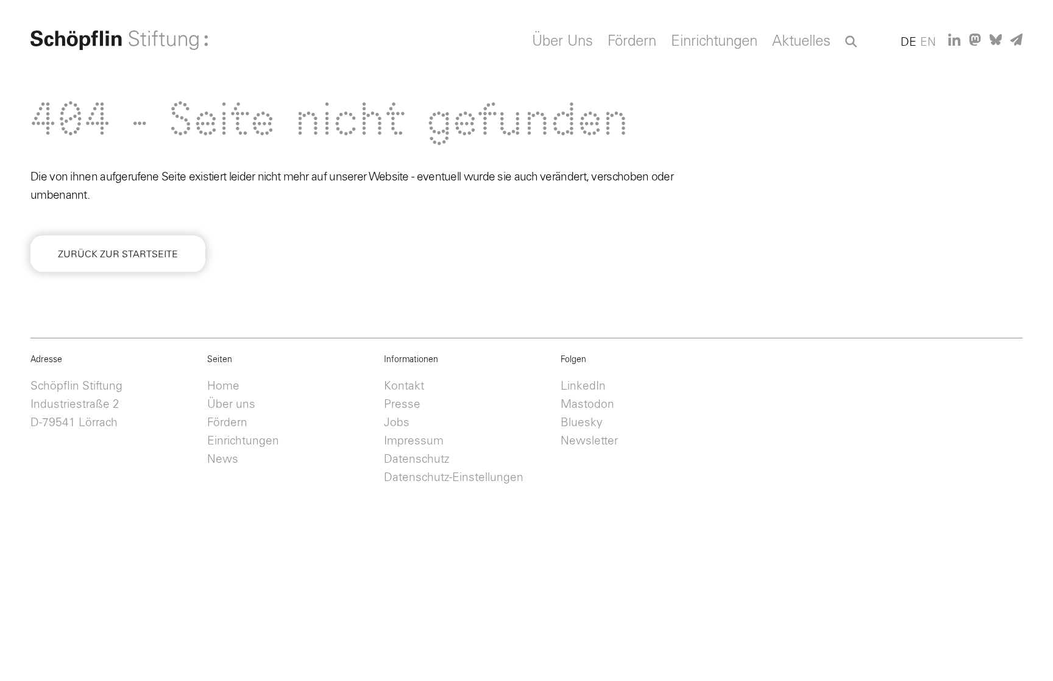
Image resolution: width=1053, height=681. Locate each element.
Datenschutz (416, 459)
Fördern (632, 41)
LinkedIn (583, 386)
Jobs (397, 423)
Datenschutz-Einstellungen (453, 477)
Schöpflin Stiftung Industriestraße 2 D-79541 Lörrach (76, 404)
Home (223, 386)
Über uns (231, 404)
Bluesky (582, 423)
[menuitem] (562, 44)
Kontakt (404, 386)
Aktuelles (801, 41)
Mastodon (587, 404)
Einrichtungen (714, 41)
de (908, 42)
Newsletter (589, 441)
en (928, 42)
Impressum (414, 441)
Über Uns (562, 41)
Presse (402, 404)
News (222, 459)
